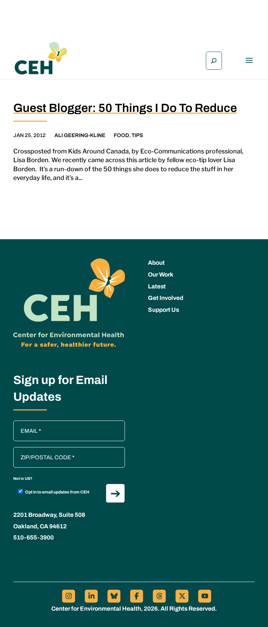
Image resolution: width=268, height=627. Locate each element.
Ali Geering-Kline (79, 135)
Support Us (163, 310)
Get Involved (165, 298)
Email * (25, 424)
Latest (157, 286)
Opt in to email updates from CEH (57, 492)
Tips (137, 135)
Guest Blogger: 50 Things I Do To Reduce (125, 107)
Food (121, 135)
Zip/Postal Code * (37, 450)
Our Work (160, 274)
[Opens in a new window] (68, 596)
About (156, 262)
